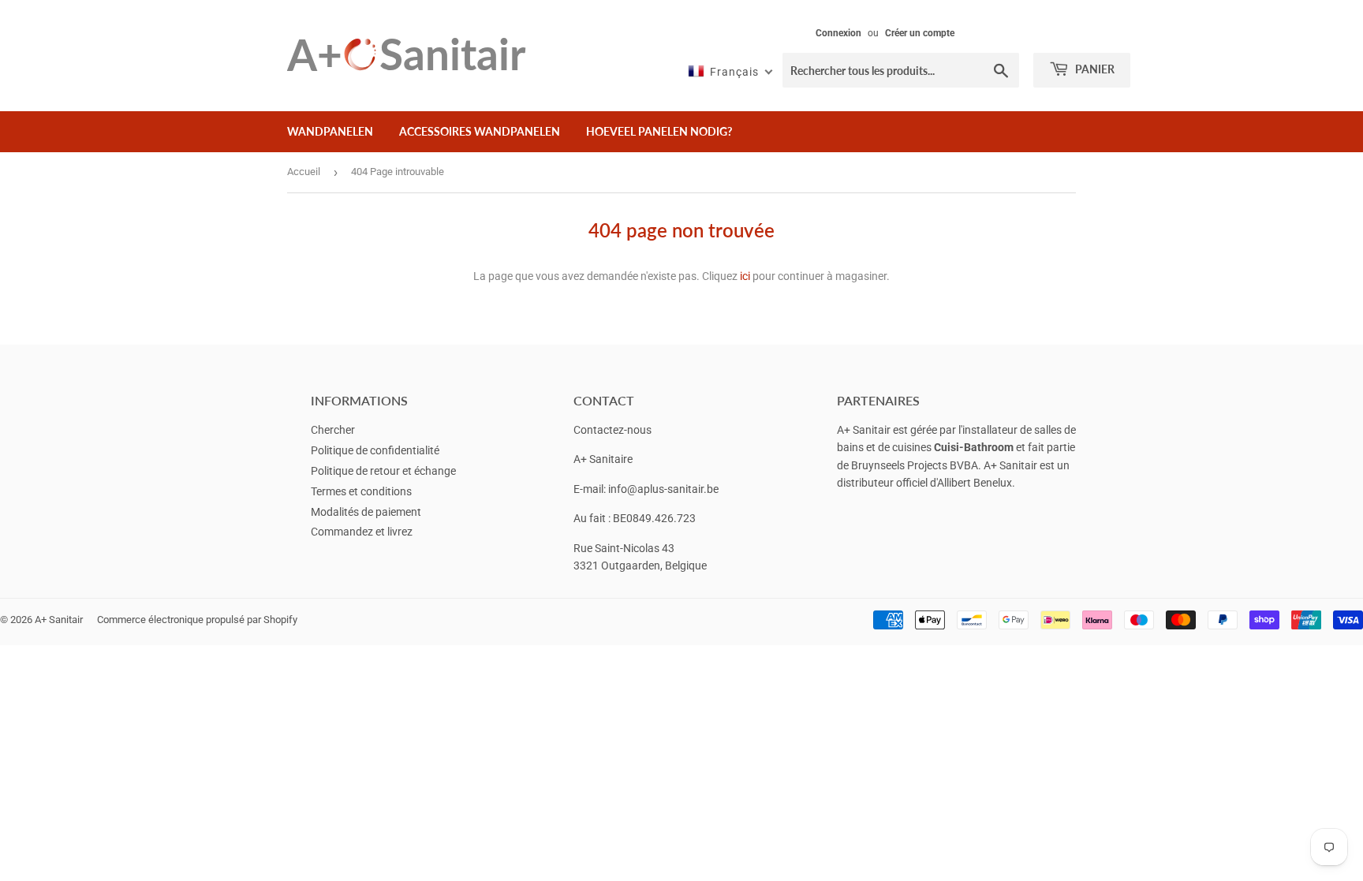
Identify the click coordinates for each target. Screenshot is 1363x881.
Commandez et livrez (362, 531)
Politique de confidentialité (375, 450)
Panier (1094, 69)
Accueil (303, 171)
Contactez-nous (612, 430)
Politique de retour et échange (383, 471)
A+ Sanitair (59, 619)
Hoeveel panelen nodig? (659, 131)
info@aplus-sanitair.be (663, 489)
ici (745, 276)
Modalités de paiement (366, 512)
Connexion (838, 33)
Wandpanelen (330, 131)
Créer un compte (919, 33)
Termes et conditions (361, 491)
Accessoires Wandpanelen (479, 131)
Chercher (333, 430)
